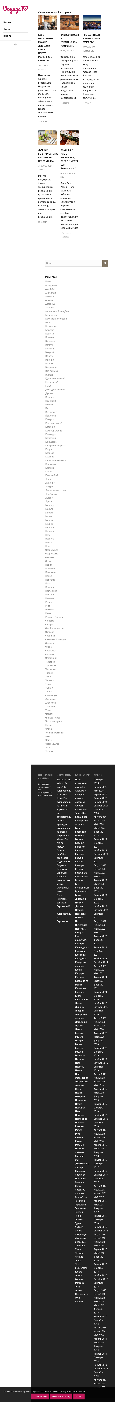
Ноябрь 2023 (100, 850)
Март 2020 (99, 1036)
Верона (49, 363)
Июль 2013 (99, 1383)
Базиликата (51, 315)
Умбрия (49, 688)
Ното (47, 546)
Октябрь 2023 (101, 854)
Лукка (48, 501)
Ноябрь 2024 (100, 802)
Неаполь (49, 538)
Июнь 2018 (99, 1137)
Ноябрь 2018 (100, 1115)
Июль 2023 (99, 869)
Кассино (49, 456)
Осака (48, 561)
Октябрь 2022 (101, 910)
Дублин (49, 393)
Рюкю (48, 613)
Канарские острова (55, 445)
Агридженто (51, 285)
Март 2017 (99, 1204)
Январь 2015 (100, 1316)
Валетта (49, 345)
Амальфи (50, 289)
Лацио (71, 173)
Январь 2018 (100, 1160)
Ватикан (49, 348)
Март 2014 (99, 1342)
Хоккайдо (50, 706)
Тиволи (49, 673)
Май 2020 (99, 1029)
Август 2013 (100, 1380)
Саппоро (49, 632)
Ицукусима (51, 412)
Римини (49, 609)
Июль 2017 (99, 1189)
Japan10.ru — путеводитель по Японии (64, 802)
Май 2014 (99, 1335)
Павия (48, 564)
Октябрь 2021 (101, 962)
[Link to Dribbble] (15, 44)
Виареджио (51, 367)
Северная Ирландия (55, 639)
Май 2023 (99, 876)
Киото (48, 471)
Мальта (49, 509)
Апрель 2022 (100, 936)
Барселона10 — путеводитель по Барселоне (64, 914)
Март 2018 (99, 1148)
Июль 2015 (99, 1294)
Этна (47, 747)
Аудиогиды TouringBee (57, 311)
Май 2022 (99, 932)
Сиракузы (50, 650)
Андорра (49, 296)
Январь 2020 (100, 1048)
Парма (48, 576)
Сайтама (49, 620)
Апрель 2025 (100, 794)
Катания (49, 468)
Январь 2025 (100, 798)
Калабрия (50, 427)
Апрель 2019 (100, 1089)
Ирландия (50, 400)
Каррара (49, 453)
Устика (48, 691)
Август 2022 (100, 921)
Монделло (50, 527)
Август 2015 (100, 1290)
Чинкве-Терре (52, 717)
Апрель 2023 (100, 880)
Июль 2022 (99, 925)
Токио (48, 676)
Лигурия (49, 486)
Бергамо (49, 333)
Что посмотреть (53, 721)
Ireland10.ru (62, 783)
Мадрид (49, 505)
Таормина (50, 661)
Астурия (49, 307)
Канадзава (51, 442)
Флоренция (51, 695)
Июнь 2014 (99, 1331)
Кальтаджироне (53, 430)
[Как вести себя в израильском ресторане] (69, 22)
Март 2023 (99, 884)
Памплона (50, 572)
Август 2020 (100, 1018)
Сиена (48, 647)
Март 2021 (99, 981)
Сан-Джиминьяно (54, 628)
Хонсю (48, 710)
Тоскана (49, 680)
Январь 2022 (100, 947)
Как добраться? (53, 423)
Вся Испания (51, 371)
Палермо (50, 568)
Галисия (49, 374)
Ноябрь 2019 (100, 1059)
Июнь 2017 (99, 1193)
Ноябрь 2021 (100, 958)
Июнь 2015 (99, 1298)
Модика (49, 524)
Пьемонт (50, 594)
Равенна (49, 598)
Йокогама (50, 415)
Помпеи (49, 587)
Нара (47, 535)
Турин (48, 684)
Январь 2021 (100, 992)
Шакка (48, 725)
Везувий (49, 352)
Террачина (50, 669)
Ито (47, 408)
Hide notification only (61, 1396)
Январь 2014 (100, 1353)
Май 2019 (99, 1085)
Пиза (47, 583)
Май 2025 (99, 790)
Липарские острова (55, 490)
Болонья (49, 337)
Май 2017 (99, 1197)
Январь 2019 (100, 1104)
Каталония (50, 464)
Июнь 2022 (99, 928)
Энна (47, 736)
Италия (64, 173)
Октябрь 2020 (101, 1007)
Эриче (48, 740)
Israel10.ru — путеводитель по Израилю (64, 791)
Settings (79, 1396)
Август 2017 (100, 1186)
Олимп (60, 850)
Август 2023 (100, 865)
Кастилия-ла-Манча (55, 460)
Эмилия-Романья (54, 732)
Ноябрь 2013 (100, 1365)
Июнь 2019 (99, 1081)
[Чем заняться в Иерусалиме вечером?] (92, 22)
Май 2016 (99, 1245)
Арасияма (50, 304)
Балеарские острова (56, 318)
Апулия (49, 300)
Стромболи (51, 658)
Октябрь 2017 (101, 1174)
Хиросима (50, 702)
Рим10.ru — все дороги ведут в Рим (63, 858)
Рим (62, 177)
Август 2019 (100, 1074)
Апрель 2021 (100, 977)
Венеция (49, 359)
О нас (59, 895)
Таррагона (50, 665)
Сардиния (50, 635)
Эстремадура (52, 744)
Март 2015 (99, 1305)
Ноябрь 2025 (100, 787)
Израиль (42, 69)
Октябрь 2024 (101, 805)
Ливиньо (50, 482)
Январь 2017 (100, 1216)
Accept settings (40, 1396)
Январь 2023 (100, 895)
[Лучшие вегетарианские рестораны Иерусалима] (47, 137)
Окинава (49, 557)
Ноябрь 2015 (100, 1275)
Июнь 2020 (99, 1025)
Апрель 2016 (100, 1249)
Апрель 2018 (100, 1145)
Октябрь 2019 (101, 1063)
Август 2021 (100, 966)
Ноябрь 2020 (100, 1003)
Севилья (49, 643)
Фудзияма (50, 699)
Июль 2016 (99, 1238)
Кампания (50, 438)
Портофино (51, 591)
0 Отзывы (64, 233)
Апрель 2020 (100, 1033)
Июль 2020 (99, 1022)
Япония (49, 751)
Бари (47, 322)
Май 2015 (99, 1301)
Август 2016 (100, 1234)
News (62, 51)
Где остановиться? (55, 378)
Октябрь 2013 (101, 1368)
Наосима (49, 531)
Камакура (50, 434)
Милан (48, 516)
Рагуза (48, 602)
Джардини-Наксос (55, 389)
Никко (48, 542)
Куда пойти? (51, 475)
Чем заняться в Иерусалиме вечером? (91, 39)
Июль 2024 (99, 820)
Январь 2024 (100, 839)
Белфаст (49, 330)
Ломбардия (51, 494)
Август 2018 (100, 1130)
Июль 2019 (99, 1078)
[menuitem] (15, 22)
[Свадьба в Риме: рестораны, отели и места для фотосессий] (69, 137)
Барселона (51, 326)
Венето (49, 356)
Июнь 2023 (99, 872)
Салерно (49, 624)
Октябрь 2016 (101, 1230)
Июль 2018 (99, 1133)
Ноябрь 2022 (100, 906)
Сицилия (49, 654)
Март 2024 (99, 828)
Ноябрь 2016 (100, 1227)
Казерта (49, 419)
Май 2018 (99, 1141)
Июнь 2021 (99, 969)
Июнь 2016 (99, 1242)
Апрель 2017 (100, 1201)
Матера (49, 512)
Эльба (48, 729)
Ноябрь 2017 (100, 1171)
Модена (49, 520)
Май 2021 (99, 973)
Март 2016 (99, 1253)
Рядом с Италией (54, 617)
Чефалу (49, 714)
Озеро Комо (51, 553)
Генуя (48, 386)
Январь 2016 (100, 1264)
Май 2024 (99, 824)
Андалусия (50, 292)
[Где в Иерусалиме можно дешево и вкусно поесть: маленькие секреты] (47, 22)
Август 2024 (100, 817)
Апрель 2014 (100, 1338)
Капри (48, 449)
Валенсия (50, 341)
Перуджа (50, 579)
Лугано (49, 497)
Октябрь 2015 (101, 1279)
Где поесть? (43, 65)
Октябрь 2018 (101, 1119)
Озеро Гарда (51, 550)
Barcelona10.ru (64, 779)
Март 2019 (99, 1092)
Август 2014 (100, 1327)
